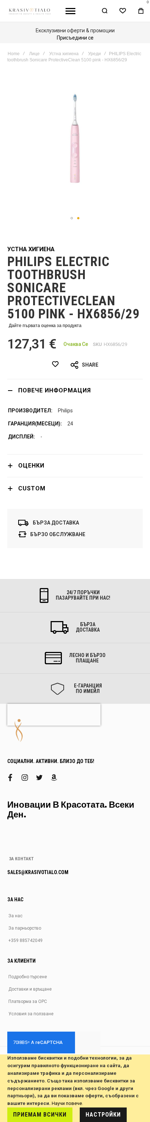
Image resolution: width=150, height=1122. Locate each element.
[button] (71, 218)
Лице (34, 53)
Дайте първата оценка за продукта (45, 325)
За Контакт (21, 858)
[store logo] (30, 11)
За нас (15, 915)
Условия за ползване (31, 1013)
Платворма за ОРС (27, 1001)
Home (14, 53)
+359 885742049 (25, 940)
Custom (32, 488)
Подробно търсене (27, 976)
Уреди (94, 53)
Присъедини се (75, 38)
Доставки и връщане (30, 989)
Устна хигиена (64, 53)
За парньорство (24, 928)
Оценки (31, 465)
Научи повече (67, 1103)
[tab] (75, 390)
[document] (75, 1088)
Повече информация (54, 390)
